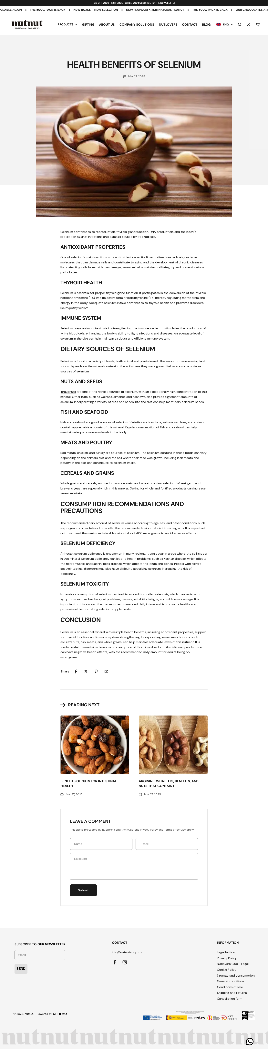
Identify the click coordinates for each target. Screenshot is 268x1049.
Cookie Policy (226, 970)
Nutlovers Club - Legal (233, 964)
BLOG (206, 25)
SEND (21, 968)
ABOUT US (107, 25)
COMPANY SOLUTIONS (136, 25)
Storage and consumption (236, 975)
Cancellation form (229, 999)
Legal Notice (226, 952)
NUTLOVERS (168, 25)
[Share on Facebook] (76, 671)
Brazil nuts (68, 392)
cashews (139, 397)
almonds (119, 397)
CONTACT (189, 25)
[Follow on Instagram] (124, 962)
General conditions (230, 981)
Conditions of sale (230, 987)
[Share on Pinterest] (96, 671)
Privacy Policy (149, 829)
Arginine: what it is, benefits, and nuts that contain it (169, 783)
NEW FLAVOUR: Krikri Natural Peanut (123, 10)
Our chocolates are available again (234, 10)
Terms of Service (175, 829)
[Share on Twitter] (86, 671)
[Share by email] (106, 671)
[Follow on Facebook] (114, 962)
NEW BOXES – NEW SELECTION (64, 10)
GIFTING (88, 25)
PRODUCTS (65, 24)
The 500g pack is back (178, 10)
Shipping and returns (232, 993)
